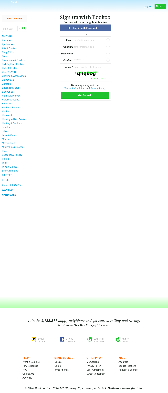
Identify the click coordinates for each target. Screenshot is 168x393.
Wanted (7, 189)
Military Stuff (8, 143)
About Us (123, 361)
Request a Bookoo (128, 369)
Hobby (5, 111)
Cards (57, 365)
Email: (69, 40)
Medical (6, 139)
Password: (67, 53)
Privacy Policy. (98, 88)
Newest (7, 35)
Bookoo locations (127, 365)
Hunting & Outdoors (12, 123)
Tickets (5, 158)
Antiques (6, 40)
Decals (58, 361)
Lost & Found (11, 184)
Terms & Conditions (74, 88)
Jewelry (6, 127)
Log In (147, 6)
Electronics (7, 91)
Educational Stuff (10, 87)
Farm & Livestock (11, 95)
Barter (7, 175)
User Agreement (95, 369)
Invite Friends (61, 369)
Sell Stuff (14, 18)
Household (7, 115)
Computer (7, 83)
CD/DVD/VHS (9, 72)
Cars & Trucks (9, 68)
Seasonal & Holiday (12, 154)
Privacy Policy (93, 365)
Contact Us (28, 373)
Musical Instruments (12, 146)
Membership (92, 361)
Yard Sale (9, 194)
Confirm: (68, 46)
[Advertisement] (13, 246)
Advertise (27, 377)
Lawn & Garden (10, 135)
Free (5, 180)
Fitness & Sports (10, 99)
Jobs (4, 131)
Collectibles (8, 79)
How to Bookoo (30, 365)
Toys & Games (9, 166)
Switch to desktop (95, 373)
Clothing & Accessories (14, 75)
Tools (5, 162)
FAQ (24, 369)
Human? (68, 67)
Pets (4, 150)
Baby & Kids (8, 52)
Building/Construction (13, 64)
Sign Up (160, 6)
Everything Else (10, 170)
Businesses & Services (13, 60)
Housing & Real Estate (13, 119)
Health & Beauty (10, 107)
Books (5, 56)
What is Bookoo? (31, 361)
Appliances (7, 44)
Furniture (6, 103)
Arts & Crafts (8, 48)
